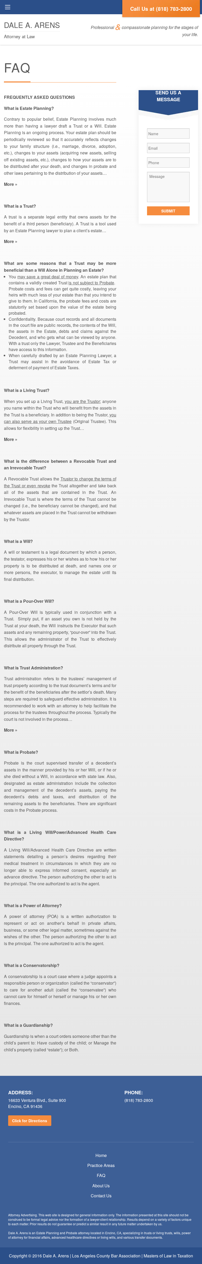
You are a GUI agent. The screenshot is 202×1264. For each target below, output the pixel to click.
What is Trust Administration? (33, 668)
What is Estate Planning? (29, 108)
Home (101, 1155)
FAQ (101, 1175)
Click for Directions (29, 1120)
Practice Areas (101, 1165)
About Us (101, 1186)
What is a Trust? (20, 206)
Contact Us (101, 1196)
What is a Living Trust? (26, 390)
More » (10, 184)
